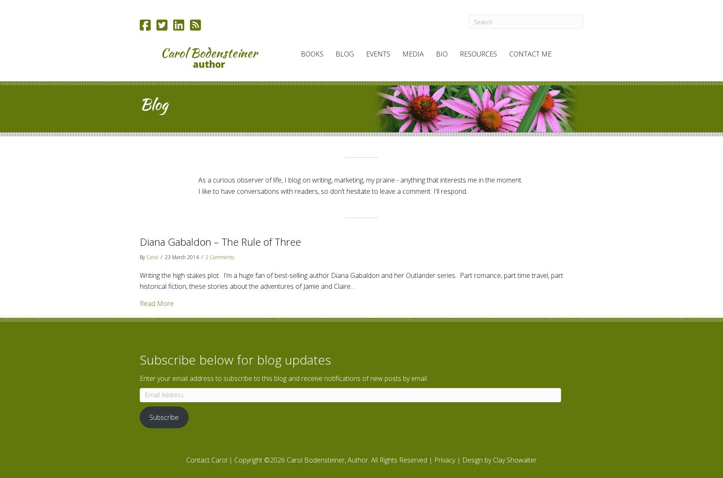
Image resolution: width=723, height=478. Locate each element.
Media (413, 54)
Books (312, 54)
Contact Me (530, 54)
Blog (345, 54)
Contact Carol (206, 460)
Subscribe (164, 417)
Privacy (444, 460)
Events (378, 54)
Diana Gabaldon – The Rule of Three (220, 242)
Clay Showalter (515, 460)
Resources (478, 54)
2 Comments (219, 257)
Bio (442, 54)
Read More (157, 303)
